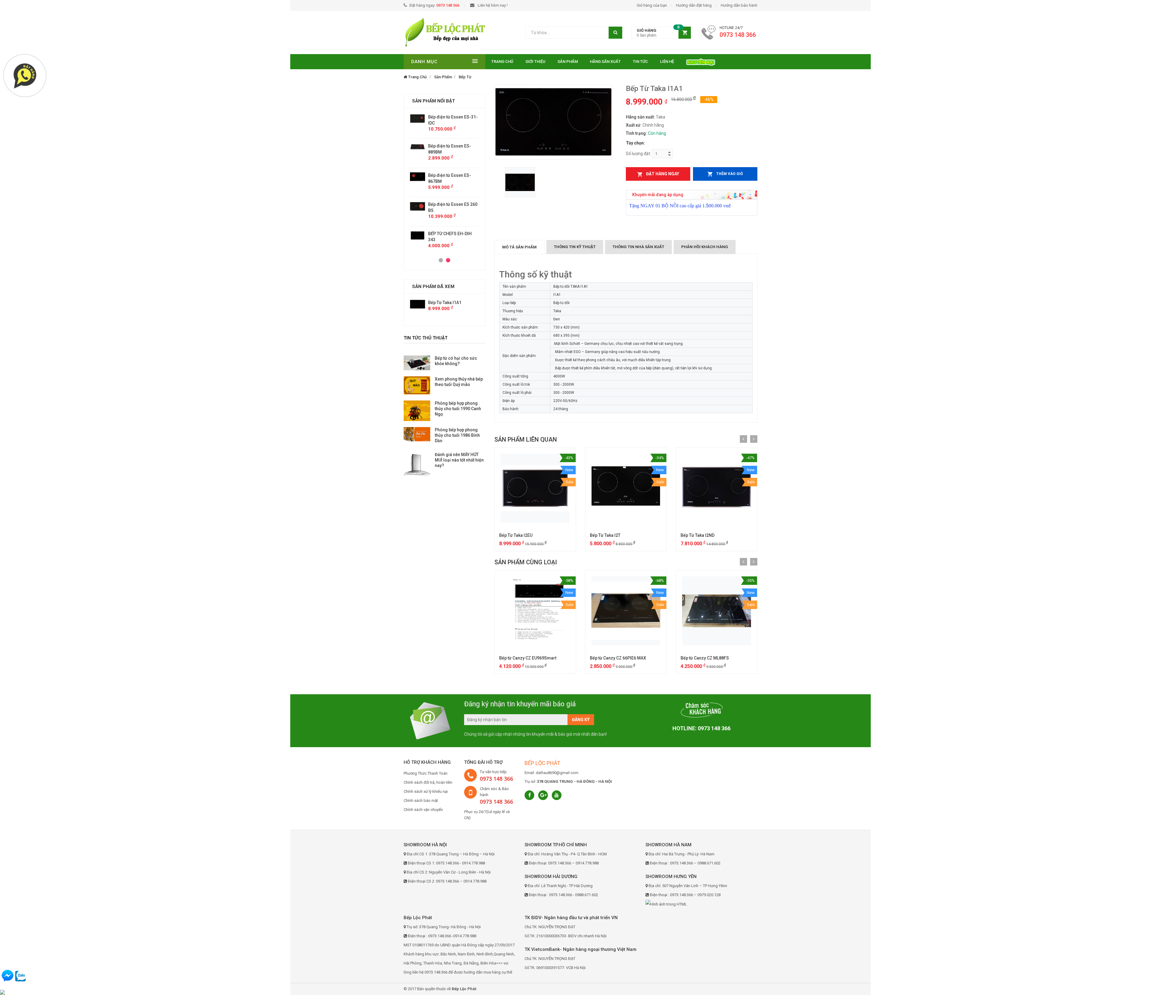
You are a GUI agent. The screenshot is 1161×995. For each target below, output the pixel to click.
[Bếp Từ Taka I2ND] (716, 488)
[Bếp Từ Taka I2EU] (535, 488)
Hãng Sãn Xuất (605, 61)
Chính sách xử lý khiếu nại (426, 791)
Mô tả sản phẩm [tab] (519, 247)
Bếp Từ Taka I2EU (515, 535)
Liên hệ (667, 61)
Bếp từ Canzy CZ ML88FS (705, 658)
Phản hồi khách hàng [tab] (704, 247)
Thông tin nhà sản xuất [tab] (638, 247)
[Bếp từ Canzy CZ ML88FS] (716, 610)
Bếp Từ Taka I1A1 (444, 302)
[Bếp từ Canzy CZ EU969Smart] (535, 610)
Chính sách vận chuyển (423, 809)
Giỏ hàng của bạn (652, 5)
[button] (661, 33)
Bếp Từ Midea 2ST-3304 (451, 227)
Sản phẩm (568, 61)
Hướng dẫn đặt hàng (694, 5)
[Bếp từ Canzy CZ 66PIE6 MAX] (625, 610)
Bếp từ (465, 77)
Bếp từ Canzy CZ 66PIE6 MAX (618, 658)
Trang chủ (502, 61)
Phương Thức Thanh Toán (425, 773)
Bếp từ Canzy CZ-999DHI (452, 204)
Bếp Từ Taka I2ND (697, 535)
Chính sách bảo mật (421, 800)
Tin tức (640, 61)
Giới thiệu (535, 61)
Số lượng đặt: (638, 153)
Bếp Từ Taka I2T (605, 535)
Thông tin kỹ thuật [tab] (575, 247)
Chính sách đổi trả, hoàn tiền (428, 782)
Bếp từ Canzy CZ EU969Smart (527, 658)
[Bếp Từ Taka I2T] (625, 488)
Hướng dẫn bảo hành (739, 5)
